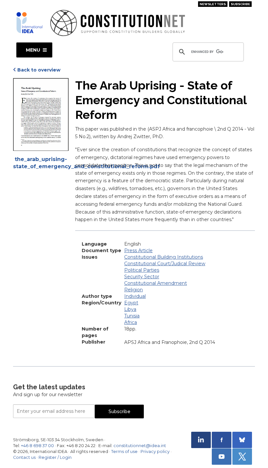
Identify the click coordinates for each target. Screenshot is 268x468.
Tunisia (132, 316)
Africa (130, 322)
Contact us (24, 457)
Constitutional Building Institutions (163, 257)
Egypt (131, 303)
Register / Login (55, 457)
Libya (130, 309)
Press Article (138, 250)
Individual (135, 296)
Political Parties (141, 270)
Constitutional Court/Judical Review (164, 263)
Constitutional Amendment (155, 283)
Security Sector (141, 277)
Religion (133, 290)
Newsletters (213, 4)
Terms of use (124, 451)
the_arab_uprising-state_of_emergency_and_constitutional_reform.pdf (41, 163)
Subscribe (240, 4)
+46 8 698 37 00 (37, 445)
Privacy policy (155, 451)
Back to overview (38, 70)
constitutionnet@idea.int (139, 445)
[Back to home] (29, 22)
